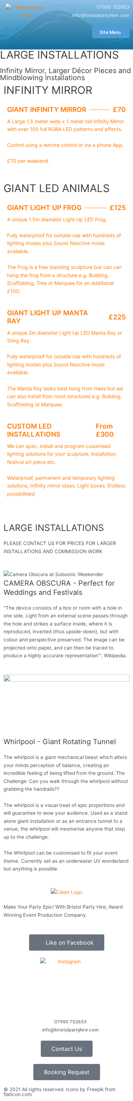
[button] (14, 172)
